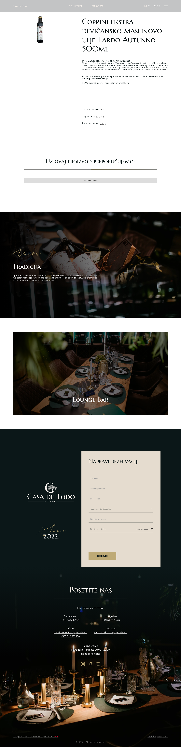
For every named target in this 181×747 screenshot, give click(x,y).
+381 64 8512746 (111, 620)
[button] (147, 6)
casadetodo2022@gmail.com (110, 632)
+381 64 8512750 (70, 620)
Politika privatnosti (157, 736)
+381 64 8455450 (70, 636)
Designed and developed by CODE (35, 736)
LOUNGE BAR (97, 6)
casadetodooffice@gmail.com (70, 632)
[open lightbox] (40, 29)
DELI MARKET (75, 6)
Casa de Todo (20, 6)
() (158, 6)
